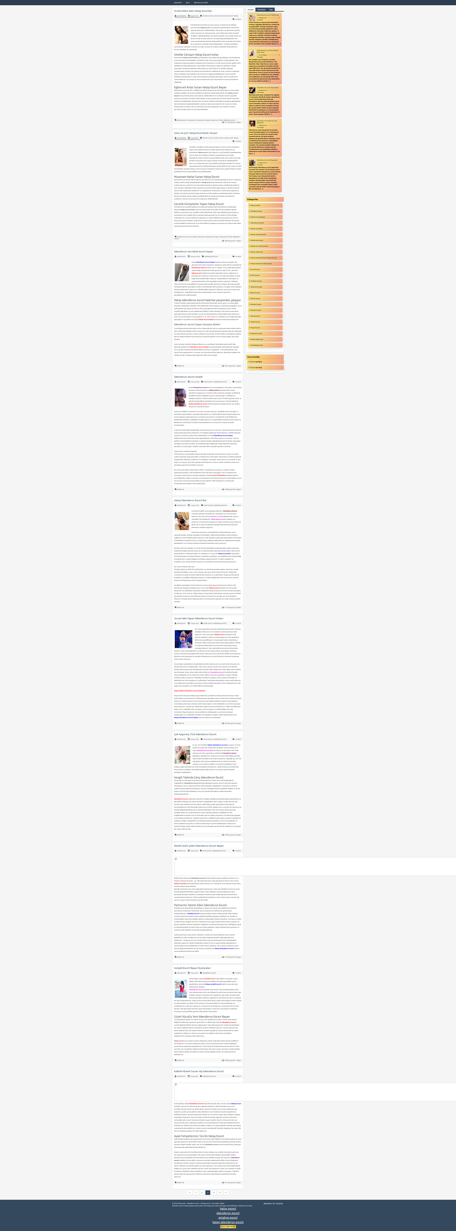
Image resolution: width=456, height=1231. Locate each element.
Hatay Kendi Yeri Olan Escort (261, 263)
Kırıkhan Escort (256, 281)
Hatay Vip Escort (257, 252)
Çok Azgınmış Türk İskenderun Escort (195, 734)
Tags (271, 9)
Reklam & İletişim (201, 2)
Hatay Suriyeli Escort (258, 234)
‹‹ (189, 1192)
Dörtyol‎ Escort (256, 310)
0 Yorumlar (260, 92)
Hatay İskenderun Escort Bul (190, 500)
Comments (261, 9)
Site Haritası (268, 1203)
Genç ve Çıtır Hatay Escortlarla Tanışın (195, 133)
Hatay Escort (219, 16)
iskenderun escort (230, 120)
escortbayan (181, 16)
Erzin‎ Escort (255, 275)
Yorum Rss (279, 1203)
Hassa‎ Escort (255, 316)
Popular (251, 9)
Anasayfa (178, 2)
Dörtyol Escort (256, 304)
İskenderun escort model (188, 376)
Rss (274, 1203)
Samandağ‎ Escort (257, 339)
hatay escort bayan (203, 120)
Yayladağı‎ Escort (257, 345)
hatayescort (181, 256)
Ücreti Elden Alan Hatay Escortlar (193, 11)
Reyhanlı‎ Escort (256, 333)
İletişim (252, 361)
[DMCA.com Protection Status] (228, 1228)
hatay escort (192, 120)
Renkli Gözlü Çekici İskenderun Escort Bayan (199, 845)
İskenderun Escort (194, 17)
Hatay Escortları (181, 17)
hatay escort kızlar (217, 120)
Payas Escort (255, 327)
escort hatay (192, 237)
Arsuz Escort (255, 269)
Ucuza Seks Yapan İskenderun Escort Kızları (198, 618)
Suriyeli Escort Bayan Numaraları (192, 968)
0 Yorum (238, 19)
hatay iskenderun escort (228, 1222)
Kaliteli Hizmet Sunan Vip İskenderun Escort (199, 1071)
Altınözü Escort (256, 287)
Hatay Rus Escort (257, 240)
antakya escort (182, 120)
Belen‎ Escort (255, 293)
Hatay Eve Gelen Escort (259, 246)
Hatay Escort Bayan (231, 16)
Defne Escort (255, 298)
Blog (188, 2)
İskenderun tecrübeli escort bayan (193, 251)
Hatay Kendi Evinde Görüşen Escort (264, 258)
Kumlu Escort (255, 322)
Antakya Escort (208, 16)
